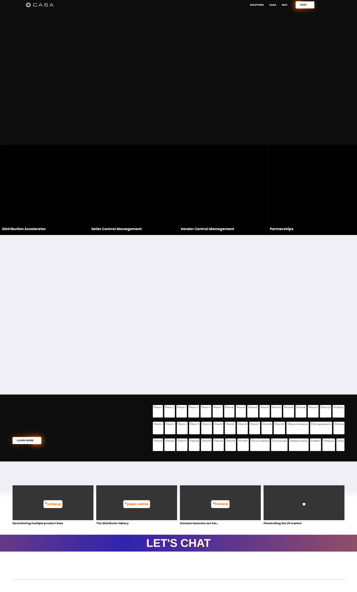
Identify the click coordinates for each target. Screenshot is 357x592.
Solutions (257, 5)
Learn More (25, 440)
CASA (272, 5)
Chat (303, 4)
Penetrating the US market (283, 523)
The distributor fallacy (112, 523)
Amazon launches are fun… (199, 523)
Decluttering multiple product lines (38, 523)
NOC (284, 5)
